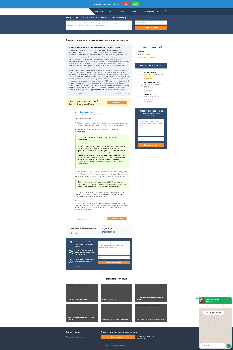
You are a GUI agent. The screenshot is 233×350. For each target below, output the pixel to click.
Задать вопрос (151, 27)
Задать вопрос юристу (151, 11)
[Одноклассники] (106, 232)
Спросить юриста (117, 218)
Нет (125, 4)
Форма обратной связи (74, 337)
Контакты (99, 11)
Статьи (121, 11)
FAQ (110, 11)
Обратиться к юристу (114, 262)
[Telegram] (114, 232)
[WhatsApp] (111, 232)
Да (135, 4)
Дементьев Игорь (87, 112)
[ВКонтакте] (103, 232)
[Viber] (108, 232)
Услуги (133, 11)
